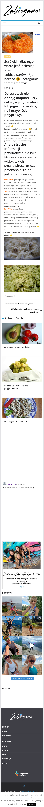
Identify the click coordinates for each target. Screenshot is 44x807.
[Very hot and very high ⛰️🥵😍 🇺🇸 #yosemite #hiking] (32, 626)
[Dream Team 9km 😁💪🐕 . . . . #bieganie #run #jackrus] (32, 606)
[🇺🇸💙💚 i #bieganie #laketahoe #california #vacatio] (12, 645)
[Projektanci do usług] (22, 772)
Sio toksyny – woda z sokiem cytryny (19, 304)
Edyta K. (9, 70)
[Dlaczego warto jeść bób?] (22, 399)
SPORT (4, 746)
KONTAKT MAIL (7, 735)
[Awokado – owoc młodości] (22, 324)
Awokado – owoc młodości (17, 347)
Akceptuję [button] (32, 804)
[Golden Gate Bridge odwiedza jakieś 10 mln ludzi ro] (12, 606)
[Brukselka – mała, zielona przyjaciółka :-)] (22, 358)
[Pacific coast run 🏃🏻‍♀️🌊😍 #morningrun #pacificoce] (12, 626)
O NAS (4, 731)
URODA (4, 755)
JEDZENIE (7, 56)
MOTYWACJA (6, 759)
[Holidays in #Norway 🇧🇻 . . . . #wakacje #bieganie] (32, 645)
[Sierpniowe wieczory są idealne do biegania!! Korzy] (12, 665)
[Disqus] (22, 453)
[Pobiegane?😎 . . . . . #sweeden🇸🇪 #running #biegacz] (32, 665)
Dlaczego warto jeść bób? (16, 421)
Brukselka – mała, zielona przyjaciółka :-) (16, 387)
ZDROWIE (5, 763)
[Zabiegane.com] (22, 713)
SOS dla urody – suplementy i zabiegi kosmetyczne (25, 310)
